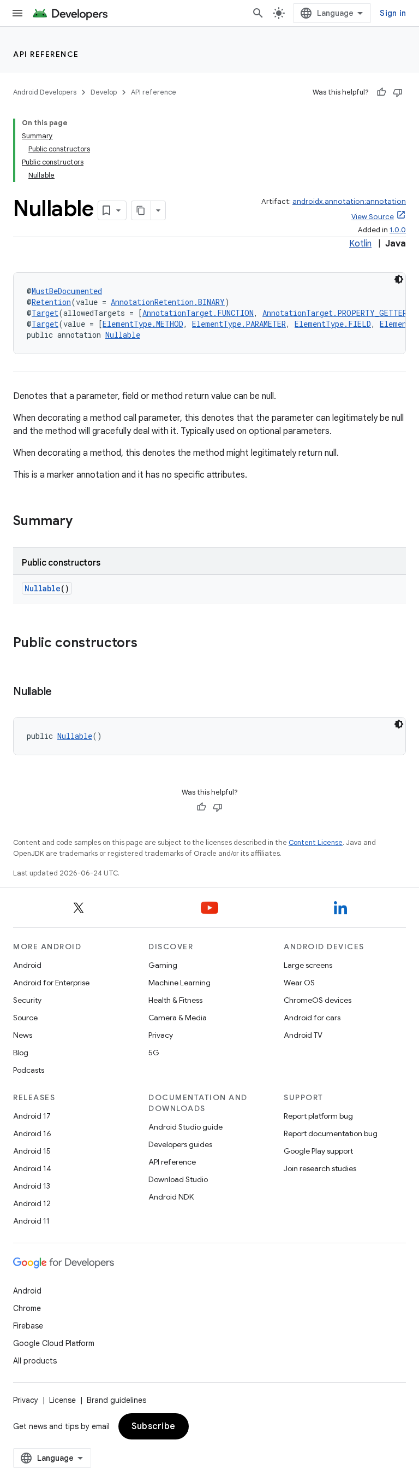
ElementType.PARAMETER (239, 324)
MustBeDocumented (67, 291)
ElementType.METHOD (143, 324)
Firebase (28, 1326)
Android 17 (32, 1116)
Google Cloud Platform (53, 1343)
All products (35, 1361)
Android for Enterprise (51, 983)
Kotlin (360, 243)
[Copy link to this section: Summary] (83, 521)
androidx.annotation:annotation (349, 201)
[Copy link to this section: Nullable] (63, 692)
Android (27, 965)
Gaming (162, 965)
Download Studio (178, 1179)
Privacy (160, 1035)
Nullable (122, 335)
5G (153, 1052)
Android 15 (32, 1151)
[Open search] (258, 13)
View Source (372, 216)
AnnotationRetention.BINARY (168, 302)
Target (45, 313)
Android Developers (44, 92)
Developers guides (180, 1144)
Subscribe (153, 1426)
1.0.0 (398, 229)
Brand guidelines (116, 1400)
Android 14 (32, 1168)
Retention (51, 302)
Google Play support (318, 1151)
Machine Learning (179, 983)
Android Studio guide (185, 1127)
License (62, 1400)
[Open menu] (17, 13)
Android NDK (171, 1197)
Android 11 (31, 1221)
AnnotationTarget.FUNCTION (198, 313)
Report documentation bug (331, 1133)
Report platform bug (318, 1116)
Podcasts (28, 1070)
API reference (46, 54)
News (22, 1035)
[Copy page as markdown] (141, 210)
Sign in (393, 13)
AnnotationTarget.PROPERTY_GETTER (334, 313)
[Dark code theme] (398, 279)
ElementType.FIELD (333, 324)
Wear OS (299, 983)
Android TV (303, 1035)
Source (25, 1017)
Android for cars (312, 1017)
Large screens (308, 965)
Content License (316, 842)
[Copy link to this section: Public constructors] (148, 643)
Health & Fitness (175, 1000)
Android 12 (32, 1203)
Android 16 (32, 1133)
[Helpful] (381, 92)
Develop (104, 92)
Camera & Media (177, 1017)
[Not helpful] (398, 92)
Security (27, 1000)
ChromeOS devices (317, 1000)
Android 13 (31, 1186)
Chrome (27, 1308)
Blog (20, 1052)
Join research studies (320, 1168)
